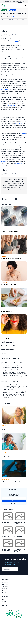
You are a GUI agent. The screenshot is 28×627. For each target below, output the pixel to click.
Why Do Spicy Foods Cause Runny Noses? (13, 338)
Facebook (4, 608)
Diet (2, 309)
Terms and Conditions (11, 624)
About (3, 599)
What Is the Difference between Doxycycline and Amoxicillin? (10, 230)
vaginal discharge (12, 105)
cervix (16, 41)
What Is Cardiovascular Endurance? (11, 258)
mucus (15, 61)
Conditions (4, 282)
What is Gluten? (18, 536)
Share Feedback (22, 199)
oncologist (4, 161)
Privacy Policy (3, 624)
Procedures (5, 584)
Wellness (4, 256)
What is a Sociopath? (7, 536)
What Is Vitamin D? (6, 311)
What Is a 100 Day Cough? (8, 284)
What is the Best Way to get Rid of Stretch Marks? (19, 550)
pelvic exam (18, 123)
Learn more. (20, 2)
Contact (4, 601)
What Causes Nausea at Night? (11, 481)
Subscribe (14, 500)
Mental (4, 425)
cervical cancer (5, 114)
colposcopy (23, 133)
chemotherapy (19, 163)
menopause (4, 89)
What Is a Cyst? (5, 522)
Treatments (4, 228)
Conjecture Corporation (15, 623)
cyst (9, 39)
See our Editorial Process (8, 198)
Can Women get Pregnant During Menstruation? (6, 550)
